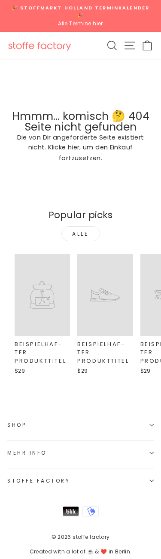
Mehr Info (27, 453)
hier (73, 147)
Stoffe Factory (38, 480)
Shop (16, 425)
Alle (80, 233)
